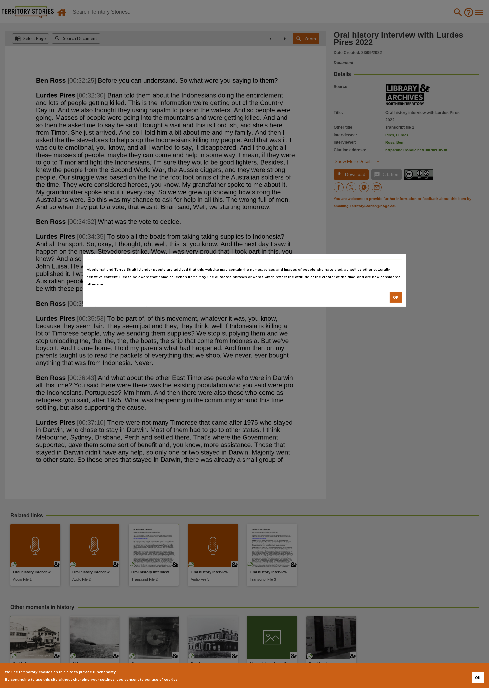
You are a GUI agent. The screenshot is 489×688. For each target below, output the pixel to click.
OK (396, 297)
